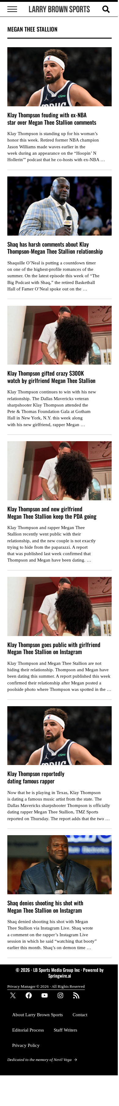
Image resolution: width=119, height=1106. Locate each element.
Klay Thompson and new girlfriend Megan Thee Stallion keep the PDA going (51, 512)
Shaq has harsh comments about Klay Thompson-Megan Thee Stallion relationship (55, 248)
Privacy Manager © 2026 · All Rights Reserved (46, 986)
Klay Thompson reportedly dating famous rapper (35, 777)
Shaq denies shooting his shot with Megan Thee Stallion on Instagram (45, 906)
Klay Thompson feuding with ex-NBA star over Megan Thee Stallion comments (51, 118)
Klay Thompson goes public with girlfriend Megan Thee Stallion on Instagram (53, 648)
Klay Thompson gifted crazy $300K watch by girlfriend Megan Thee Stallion (51, 376)
